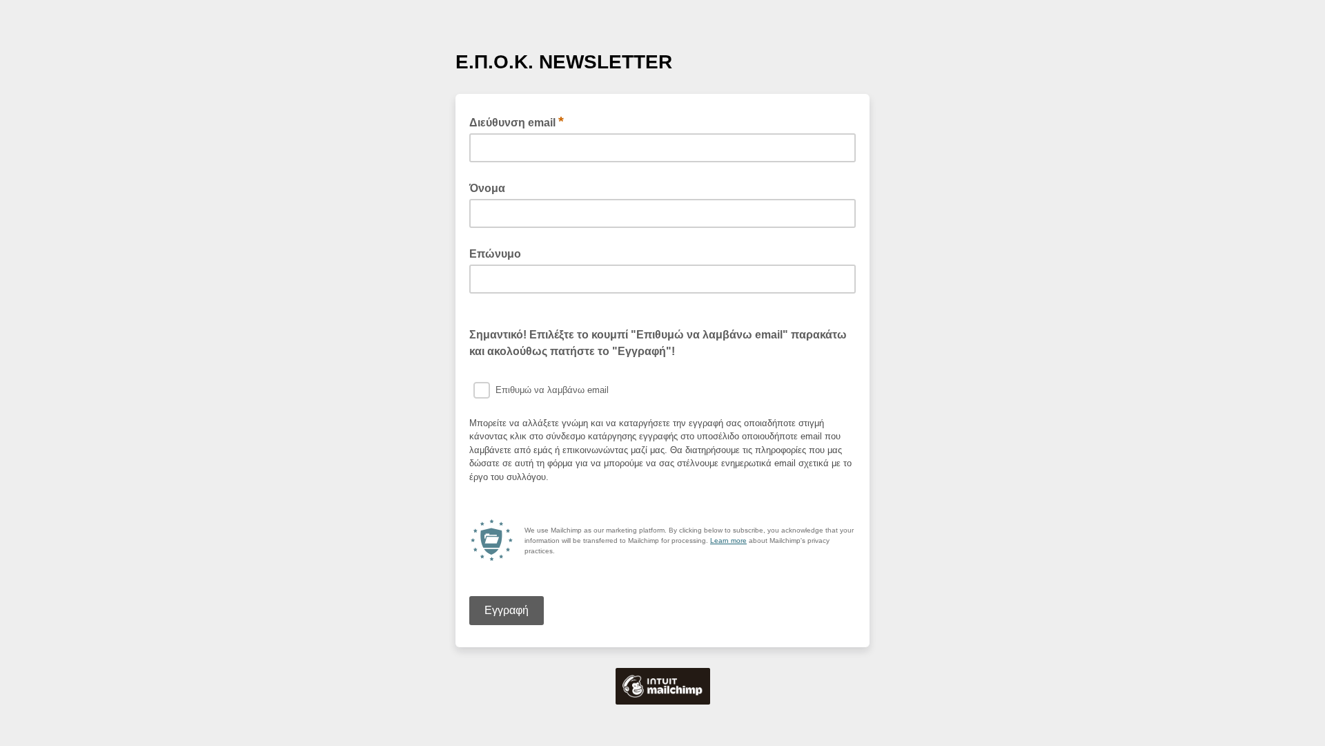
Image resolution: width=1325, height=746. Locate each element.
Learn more (728, 540)
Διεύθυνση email (516, 121)
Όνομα (487, 188)
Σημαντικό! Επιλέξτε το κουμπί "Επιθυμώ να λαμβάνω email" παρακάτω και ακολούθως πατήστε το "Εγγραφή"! (658, 343)
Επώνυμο (495, 254)
